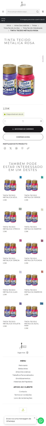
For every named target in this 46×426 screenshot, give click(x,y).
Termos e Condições (23, 395)
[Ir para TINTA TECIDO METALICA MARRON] (33, 278)
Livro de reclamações (23, 398)
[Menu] (3, 12)
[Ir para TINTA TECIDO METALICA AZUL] (12, 183)
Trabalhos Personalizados (23, 375)
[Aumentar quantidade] (41, 121)
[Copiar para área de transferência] (28, 148)
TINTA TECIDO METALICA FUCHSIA (33, 260)
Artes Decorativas (21, 25)
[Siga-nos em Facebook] (27, 352)
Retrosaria (23, 365)
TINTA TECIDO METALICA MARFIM (32, 228)
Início (9, 25)
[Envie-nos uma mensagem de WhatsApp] (41, 420)
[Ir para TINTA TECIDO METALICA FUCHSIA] (33, 246)
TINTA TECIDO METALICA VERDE (32, 196)
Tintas (34, 25)
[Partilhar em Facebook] (5, 148)
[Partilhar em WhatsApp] (16, 148)
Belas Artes (23, 369)
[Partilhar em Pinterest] (22, 148)
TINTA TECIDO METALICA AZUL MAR (31, 324)
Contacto (23, 392)
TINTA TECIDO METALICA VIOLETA (11, 323)
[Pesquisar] (37, 11)
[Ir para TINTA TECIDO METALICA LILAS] (12, 278)
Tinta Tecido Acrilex (12, 28)
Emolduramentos (23, 378)
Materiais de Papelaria (23, 382)
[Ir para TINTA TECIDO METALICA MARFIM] (33, 215)
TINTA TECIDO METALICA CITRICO (11, 228)
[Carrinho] (43, 12)
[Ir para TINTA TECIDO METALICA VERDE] (33, 183)
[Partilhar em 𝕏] (11, 148)
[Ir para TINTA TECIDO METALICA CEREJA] (12, 246)
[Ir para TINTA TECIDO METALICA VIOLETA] (12, 309)
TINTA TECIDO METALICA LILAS (10, 291)
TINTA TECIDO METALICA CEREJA (11, 260)
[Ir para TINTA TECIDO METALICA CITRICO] (12, 215)
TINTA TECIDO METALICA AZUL (10, 196)
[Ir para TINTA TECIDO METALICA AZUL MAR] (33, 309)
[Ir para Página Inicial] (23, 4)
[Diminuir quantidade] (5, 121)
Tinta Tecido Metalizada (32, 28)
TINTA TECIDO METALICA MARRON (33, 291)
